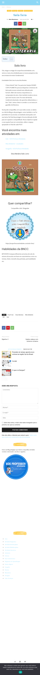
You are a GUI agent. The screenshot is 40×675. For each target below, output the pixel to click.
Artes (6, 539)
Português (15, 10)
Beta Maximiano (13, 19)
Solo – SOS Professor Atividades (15, 139)
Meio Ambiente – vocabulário (14, 144)
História (7, 570)
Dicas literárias (19, 314)
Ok (20, 672)
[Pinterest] (20, 24)
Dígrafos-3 (5, 339)
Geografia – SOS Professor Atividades (17, 149)
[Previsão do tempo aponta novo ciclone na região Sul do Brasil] (6, 354)
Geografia (7, 567)
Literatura (21, 10)
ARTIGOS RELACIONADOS (14, 349)
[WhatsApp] (24, 24)
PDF (4, 317)
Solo (8, 317)
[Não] (38, 669)
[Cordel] (6, 363)
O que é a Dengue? (18, 370)
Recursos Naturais (28, 10)
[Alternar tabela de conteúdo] (10, 59)
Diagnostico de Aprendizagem (12, 561)
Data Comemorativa (10, 559)
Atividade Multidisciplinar (11, 547)
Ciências (8, 7)
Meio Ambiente (29, 314)
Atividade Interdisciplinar (11, 544)
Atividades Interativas (10, 550)
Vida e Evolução (9, 578)
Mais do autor (27, 349)
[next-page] (6, 379)
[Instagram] (20, 662)
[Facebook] (16, 24)
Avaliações (7, 553)
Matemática (8, 573)
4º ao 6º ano (10, 314)
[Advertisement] (20, 290)
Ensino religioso (9, 564)
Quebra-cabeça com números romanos (32, 340)
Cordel (14, 361)
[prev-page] (3, 379)
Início (3, 7)
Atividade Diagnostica (10, 542)
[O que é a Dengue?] (6, 372)
